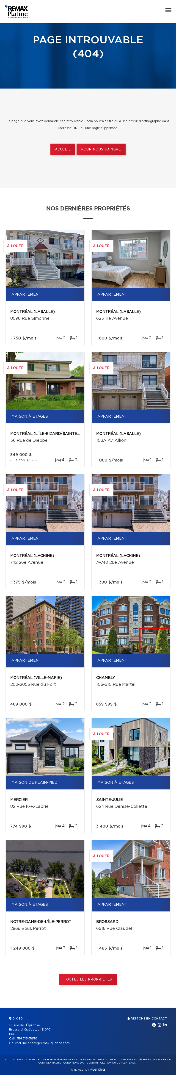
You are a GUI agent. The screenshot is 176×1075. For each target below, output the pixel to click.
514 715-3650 (27, 1038)
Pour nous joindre (101, 149)
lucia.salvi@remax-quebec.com (46, 1043)
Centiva (97, 1069)
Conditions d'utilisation (80, 1063)
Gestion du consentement (119, 1063)
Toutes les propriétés (88, 979)
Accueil (63, 149)
